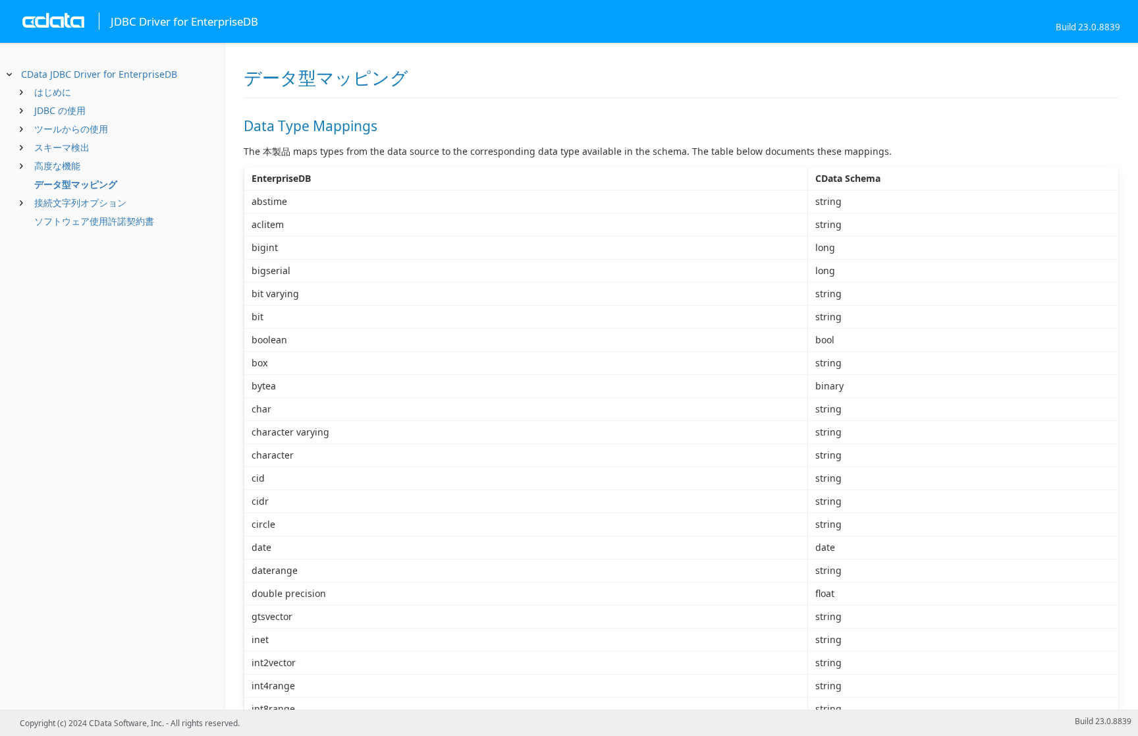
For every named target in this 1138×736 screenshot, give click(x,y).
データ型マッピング (75, 184)
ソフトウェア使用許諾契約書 (94, 221)
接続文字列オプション (80, 202)
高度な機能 (57, 165)
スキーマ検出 (62, 147)
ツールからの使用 (71, 129)
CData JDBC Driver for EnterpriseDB (99, 74)
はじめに (52, 92)
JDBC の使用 (60, 110)
